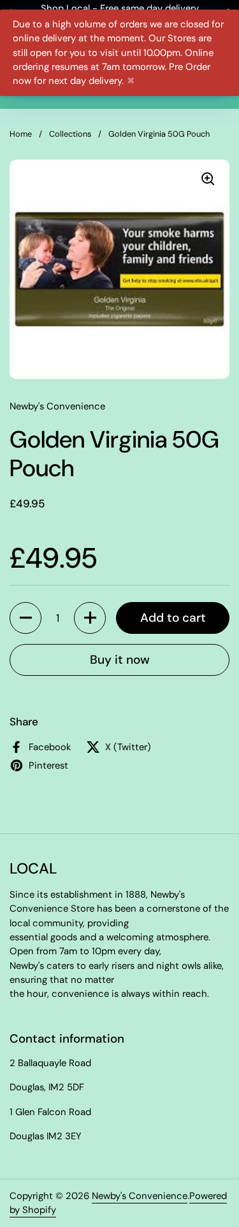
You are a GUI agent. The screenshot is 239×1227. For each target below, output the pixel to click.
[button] (25, 618)
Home (21, 133)
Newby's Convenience (139, 1195)
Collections (70, 133)
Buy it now (120, 660)
